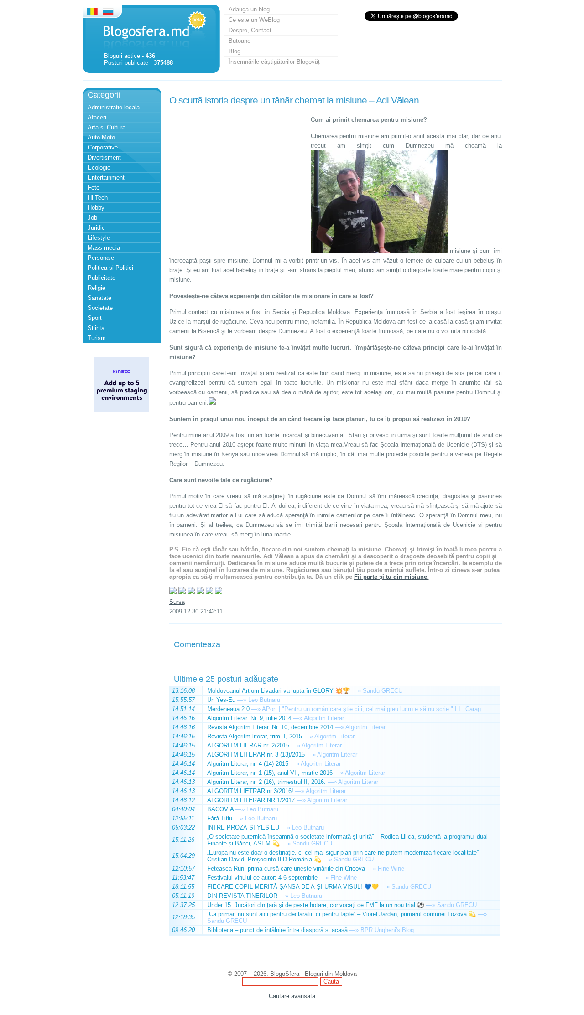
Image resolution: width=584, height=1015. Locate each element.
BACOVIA (220, 809)
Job (92, 217)
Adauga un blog (249, 9)
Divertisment (104, 157)
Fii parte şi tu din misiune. (391, 576)
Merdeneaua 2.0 (228, 709)
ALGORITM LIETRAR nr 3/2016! (250, 791)
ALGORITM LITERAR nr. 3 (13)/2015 (256, 754)
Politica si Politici (110, 267)
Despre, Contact (250, 30)
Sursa (177, 601)
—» (356, 690)
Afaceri (97, 117)
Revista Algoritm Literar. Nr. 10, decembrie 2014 (270, 727)
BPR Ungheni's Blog (387, 930)
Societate (100, 307)
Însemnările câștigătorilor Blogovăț (274, 61)
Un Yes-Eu (221, 699)
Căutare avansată (292, 996)
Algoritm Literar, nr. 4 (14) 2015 (247, 763)
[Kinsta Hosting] (121, 410)
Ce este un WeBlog (254, 19)
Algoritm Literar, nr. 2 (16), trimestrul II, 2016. (266, 781)
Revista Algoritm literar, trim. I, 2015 (254, 736)
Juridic (96, 227)
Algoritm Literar (324, 718)
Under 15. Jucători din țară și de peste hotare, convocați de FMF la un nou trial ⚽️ (315, 905)
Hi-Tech (98, 197)
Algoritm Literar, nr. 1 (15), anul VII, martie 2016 (270, 772)
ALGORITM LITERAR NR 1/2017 (251, 800)
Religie (96, 287)
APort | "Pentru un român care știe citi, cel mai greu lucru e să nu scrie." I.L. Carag (371, 709)
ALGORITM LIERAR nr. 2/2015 (248, 745)
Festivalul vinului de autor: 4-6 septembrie (262, 877)
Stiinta (96, 328)
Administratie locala (114, 107)
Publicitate (101, 277)
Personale (101, 257)
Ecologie (99, 167)
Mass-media (104, 247)
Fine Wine (391, 868)
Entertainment (106, 177)
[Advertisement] (237, 165)
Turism (97, 338)
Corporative (103, 147)
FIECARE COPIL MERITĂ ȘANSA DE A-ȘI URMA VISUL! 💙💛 (293, 886)
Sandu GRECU (382, 690)
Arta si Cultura (106, 127)
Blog (234, 51)
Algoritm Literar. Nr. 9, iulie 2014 (249, 718)
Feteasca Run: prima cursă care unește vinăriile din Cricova (286, 868)
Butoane (239, 40)
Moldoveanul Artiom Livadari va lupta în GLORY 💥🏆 (278, 690)
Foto (93, 187)
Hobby (96, 207)
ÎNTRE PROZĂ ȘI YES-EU (243, 827)
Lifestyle (99, 237)
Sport (95, 317)
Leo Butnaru (264, 699)
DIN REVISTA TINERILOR (242, 895)
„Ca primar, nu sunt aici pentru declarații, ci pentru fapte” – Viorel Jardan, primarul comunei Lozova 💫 (341, 914)
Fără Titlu (219, 818)
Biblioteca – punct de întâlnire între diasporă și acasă (277, 930)
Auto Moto (101, 137)
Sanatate (99, 297)
